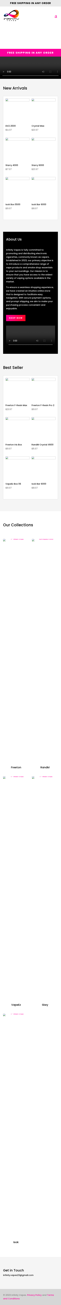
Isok (16, 1242)
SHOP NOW (16, 318)
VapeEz (16, 1005)
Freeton (16, 767)
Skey (45, 1005)
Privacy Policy (34, 1295)
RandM (44, 767)
